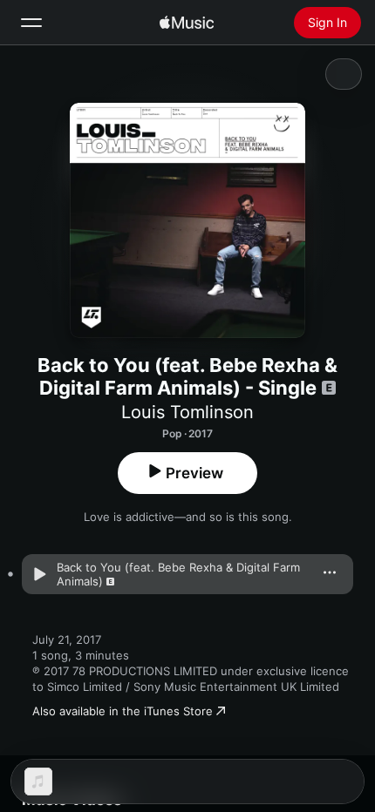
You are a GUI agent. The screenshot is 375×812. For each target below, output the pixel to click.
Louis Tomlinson (187, 412)
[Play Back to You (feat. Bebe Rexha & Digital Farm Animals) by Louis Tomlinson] (39, 574)
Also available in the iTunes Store (122, 711)
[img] (187, 22)
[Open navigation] (31, 22)
